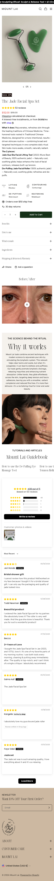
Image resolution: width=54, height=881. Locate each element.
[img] (10, 564)
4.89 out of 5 (34, 488)
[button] (8, 107)
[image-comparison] (27, 305)
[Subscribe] (49, 807)
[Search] (40, 9)
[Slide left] (23, 87)
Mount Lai (14, 875)
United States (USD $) (17, 865)
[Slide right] (30, 87)
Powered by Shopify (29, 875)
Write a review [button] (27, 516)
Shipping (6, 116)
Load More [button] (27, 780)
